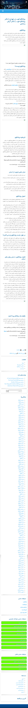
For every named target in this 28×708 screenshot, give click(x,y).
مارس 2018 (21, 562)
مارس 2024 (21, 440)
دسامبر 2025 (21, 400)
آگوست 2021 (21, 489)
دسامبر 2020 (21, 504)
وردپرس (22, 368)
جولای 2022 (21, 470)
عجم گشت (24, 604)
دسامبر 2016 (21, 586)
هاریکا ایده (24, 610)
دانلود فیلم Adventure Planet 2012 (16, 386)
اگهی (23, 350)
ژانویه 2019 (21, 543)
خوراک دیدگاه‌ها (20, 367)
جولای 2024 (21, 432)
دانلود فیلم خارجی (20, 685)
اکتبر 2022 (21, 464)
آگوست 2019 (21, 532)
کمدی (22, 692)
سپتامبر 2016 (21, 590)
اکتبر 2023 (21, 449)
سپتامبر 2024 (21, 428)
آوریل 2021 (21, 496)
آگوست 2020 (21, 511)
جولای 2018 (21, 554)
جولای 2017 (21, 573)
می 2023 (22, 459)
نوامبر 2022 (21, 462)
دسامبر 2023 (21, 445)
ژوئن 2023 (21, 457)
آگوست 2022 (21, 468)
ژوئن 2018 (21, 556)
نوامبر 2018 (21, 547)
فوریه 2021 (21, 500)
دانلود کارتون (21, 686)
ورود (23, 363)
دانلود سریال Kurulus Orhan (17, 382)
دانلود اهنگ (21, 681)
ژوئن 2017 (21, 575)
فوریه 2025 (21, 419)
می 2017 (22, 577)
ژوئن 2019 (21, 534)
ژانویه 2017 (21, 585)
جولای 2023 (21, 455)
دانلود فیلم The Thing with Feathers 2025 (14, 384)
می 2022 (22, 474)
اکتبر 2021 (21, 485)
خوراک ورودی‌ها (20, 365)
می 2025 (22, 413)
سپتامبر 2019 (21, 530)
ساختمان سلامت (23, 607)
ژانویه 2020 (21, 524)
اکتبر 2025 (21, 404)
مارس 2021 (21, 498)
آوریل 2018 (21, 560)
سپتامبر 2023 (21, 451)
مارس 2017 (21, 581)
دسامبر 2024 (21, 423)
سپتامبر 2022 (21, 466)
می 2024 (22, 436)
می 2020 (22, 517)
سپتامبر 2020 (21, 509)
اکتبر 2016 (21, 588)
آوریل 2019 (21, 538)
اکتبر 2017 (21, 571)
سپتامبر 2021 (21, 487)
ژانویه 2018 (21, 566)
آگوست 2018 (21, 553)
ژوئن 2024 (21, 434)
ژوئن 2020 (21, 515)
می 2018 (22, 558)
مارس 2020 (21, 521)
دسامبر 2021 (21, 481)
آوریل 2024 (21, 438)
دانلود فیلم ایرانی (20, 683)
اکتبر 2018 (21, 549)
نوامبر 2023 (21, 447)
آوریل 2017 (21, 579)
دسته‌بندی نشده (20, 688)
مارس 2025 (21, 417)
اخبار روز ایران (23, 612)
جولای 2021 (21, 491)
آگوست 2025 (21, 408)
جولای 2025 (21, 410)
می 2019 (22, 536)
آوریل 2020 (21, 519)
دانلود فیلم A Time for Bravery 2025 (15, 378)
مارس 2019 (21, 539)
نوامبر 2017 (21, 569)
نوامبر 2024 (21, 425)
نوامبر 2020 (21, 506)
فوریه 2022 (21, 479)
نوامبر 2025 (21, 402)
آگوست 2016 (21, 592)
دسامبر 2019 (21, 526)
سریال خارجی (21, 690)
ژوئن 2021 (21, 492)
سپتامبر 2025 (21, 406)
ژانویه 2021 (21, 502)
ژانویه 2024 (21, 443)
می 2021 (22, 494)
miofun (18, 350)
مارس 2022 (21, 477)
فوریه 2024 (21, 442)
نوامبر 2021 (21, 483)
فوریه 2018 (21, 564)
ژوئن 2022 (21, 472)
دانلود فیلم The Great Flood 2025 (16, 380)
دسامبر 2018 (21, 545)
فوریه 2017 (21, 583)
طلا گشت (25, 602)
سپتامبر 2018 (21, 551)
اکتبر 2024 (21, 427)
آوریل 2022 (21, 475)
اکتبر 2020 (21, 507)
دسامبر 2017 (21, 568)
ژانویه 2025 (21, 421)
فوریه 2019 (21, 541)
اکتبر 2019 (21, 528)
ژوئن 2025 (21, 412)
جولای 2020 (21, 513)
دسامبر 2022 (21, 460)
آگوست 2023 (21, 453)
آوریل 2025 (21, 415)
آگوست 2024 (21, 430)
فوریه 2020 (21, 522)
